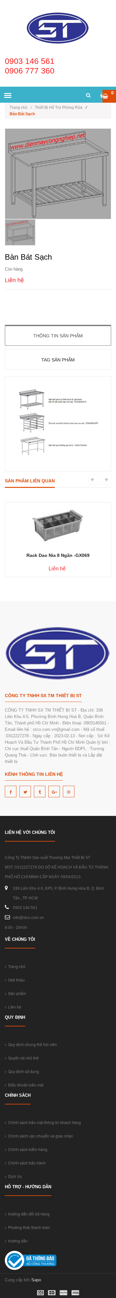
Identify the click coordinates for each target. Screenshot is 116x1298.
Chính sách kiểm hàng (26, 1149)
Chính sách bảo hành (26, 1162)
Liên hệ (13, 1006)
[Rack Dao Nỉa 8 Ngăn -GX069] (58, 524)
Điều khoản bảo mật (25, 1084)
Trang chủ (21, 107)
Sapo (36, 1279)
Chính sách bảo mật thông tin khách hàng (43, 1122)
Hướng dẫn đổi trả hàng (28, 1213)
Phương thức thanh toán (28, 1227)
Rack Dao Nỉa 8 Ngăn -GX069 (58, 555)
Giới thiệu (15, 979)
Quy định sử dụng (22, 1071)
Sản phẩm (16, 993)
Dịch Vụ (14, 1176)
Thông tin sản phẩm (58, 335)
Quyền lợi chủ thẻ (22, 1057)
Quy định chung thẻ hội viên (31, 1044)
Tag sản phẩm (58, 359)
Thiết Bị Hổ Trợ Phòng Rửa (58, 107)
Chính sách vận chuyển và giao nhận (39, 1135)
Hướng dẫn (17, 1240)
